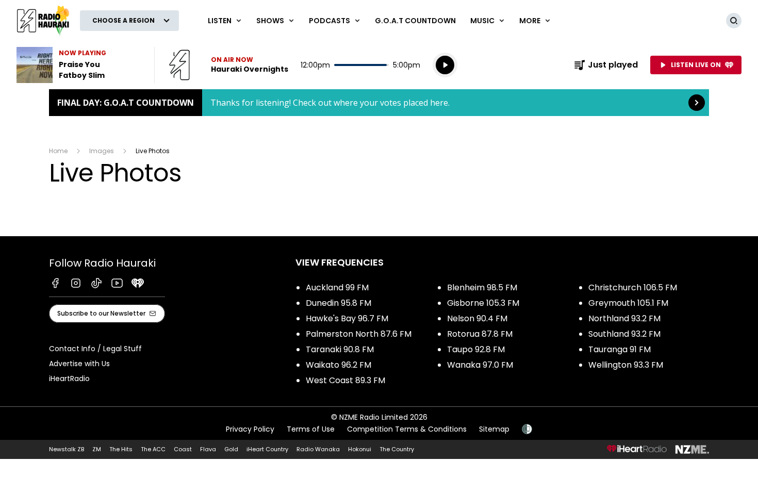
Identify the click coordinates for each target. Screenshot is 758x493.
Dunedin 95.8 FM (338, 303)
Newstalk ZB (66, 449)
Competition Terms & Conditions (407, 429)
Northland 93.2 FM (624, 318)
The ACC (153, 449)
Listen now (228, 65)
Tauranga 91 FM (619, 349)
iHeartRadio (69, 378)
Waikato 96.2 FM (338, 365)
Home (58, 150)
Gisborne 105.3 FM (483, 303)
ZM (96, 449)
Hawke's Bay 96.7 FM (347, 318)
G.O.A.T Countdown (415, 20)
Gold (231, 449)
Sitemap (494, 429)
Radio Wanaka (318, 449)
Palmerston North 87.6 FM (358, 334)
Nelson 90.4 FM (477, 318)
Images (101, 150)
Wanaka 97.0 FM (480, 365)
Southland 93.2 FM (624, 334)
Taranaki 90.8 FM (340, 349)
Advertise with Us (79, 363)
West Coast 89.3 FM (345, 380)
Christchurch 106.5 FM (632, 287)
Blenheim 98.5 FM (482, 287)
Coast (183, 449)
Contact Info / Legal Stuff (95, 348)
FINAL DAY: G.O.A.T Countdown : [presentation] (379, 102)
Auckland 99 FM (337, 287)
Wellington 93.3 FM (625, 365)
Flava (208, 449)
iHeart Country (267, 449)
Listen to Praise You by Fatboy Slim (79, 65)
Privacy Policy (250, 429)
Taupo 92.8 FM (476, 349)
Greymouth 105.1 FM (628, 303)
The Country (397, 449)
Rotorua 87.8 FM (480, 334)
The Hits (121, 449)
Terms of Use (311, 429)
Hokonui (359, 449)
